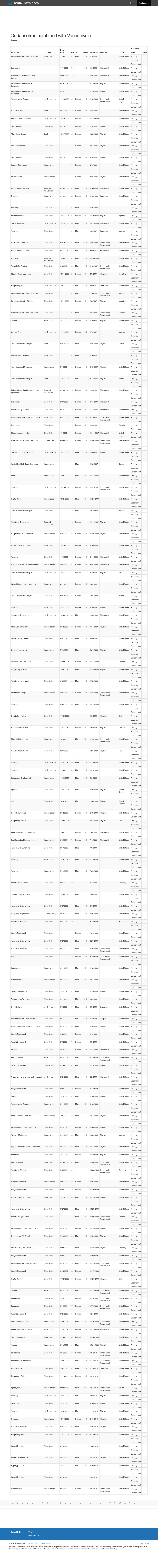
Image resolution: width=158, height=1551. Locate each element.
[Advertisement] (79, 18)
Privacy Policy (33, 1543)
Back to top (145, 1543)
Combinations (144, 3)
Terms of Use (45, 1543)
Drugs (132, 3)
